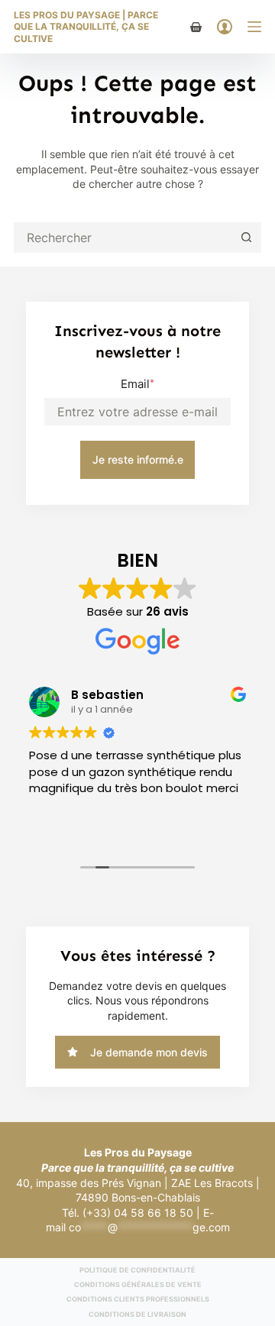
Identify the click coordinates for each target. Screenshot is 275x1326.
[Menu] (254, 27)
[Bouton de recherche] (246, 237)
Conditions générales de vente (138, 1284)
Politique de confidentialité (137, 1270)
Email (137, 384)
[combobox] (123, 237)
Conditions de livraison (137, 1314)
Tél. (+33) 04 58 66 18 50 (127, 1212)
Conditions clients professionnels (137, 1299)
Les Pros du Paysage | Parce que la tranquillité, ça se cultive (86, 26)
